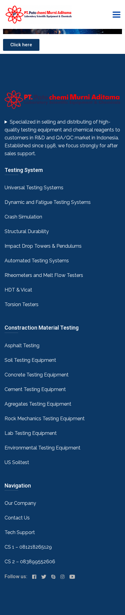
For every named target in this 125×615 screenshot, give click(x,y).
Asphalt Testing (22, 345)
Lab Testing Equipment (31, 433)
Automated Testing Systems (37, 261)
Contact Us (17, 518)
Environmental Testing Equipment (42, 448)
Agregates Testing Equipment (38, 404)
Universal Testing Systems (34, 187)
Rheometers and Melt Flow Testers (44, 275)
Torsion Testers (22, 304)
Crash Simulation (23, 217)
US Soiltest (17, 462)
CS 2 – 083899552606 (30, 561)
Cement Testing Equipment (35, 389)
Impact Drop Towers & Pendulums (43, 246)
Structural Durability (27, 231)
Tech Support (20, 532)
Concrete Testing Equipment (37, 375)
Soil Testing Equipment (30, 360)
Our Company (20, 503)
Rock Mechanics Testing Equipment (45, 418)
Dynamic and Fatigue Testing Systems (48, 202)
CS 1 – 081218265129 (28, 547)
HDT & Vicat (18, 290)
